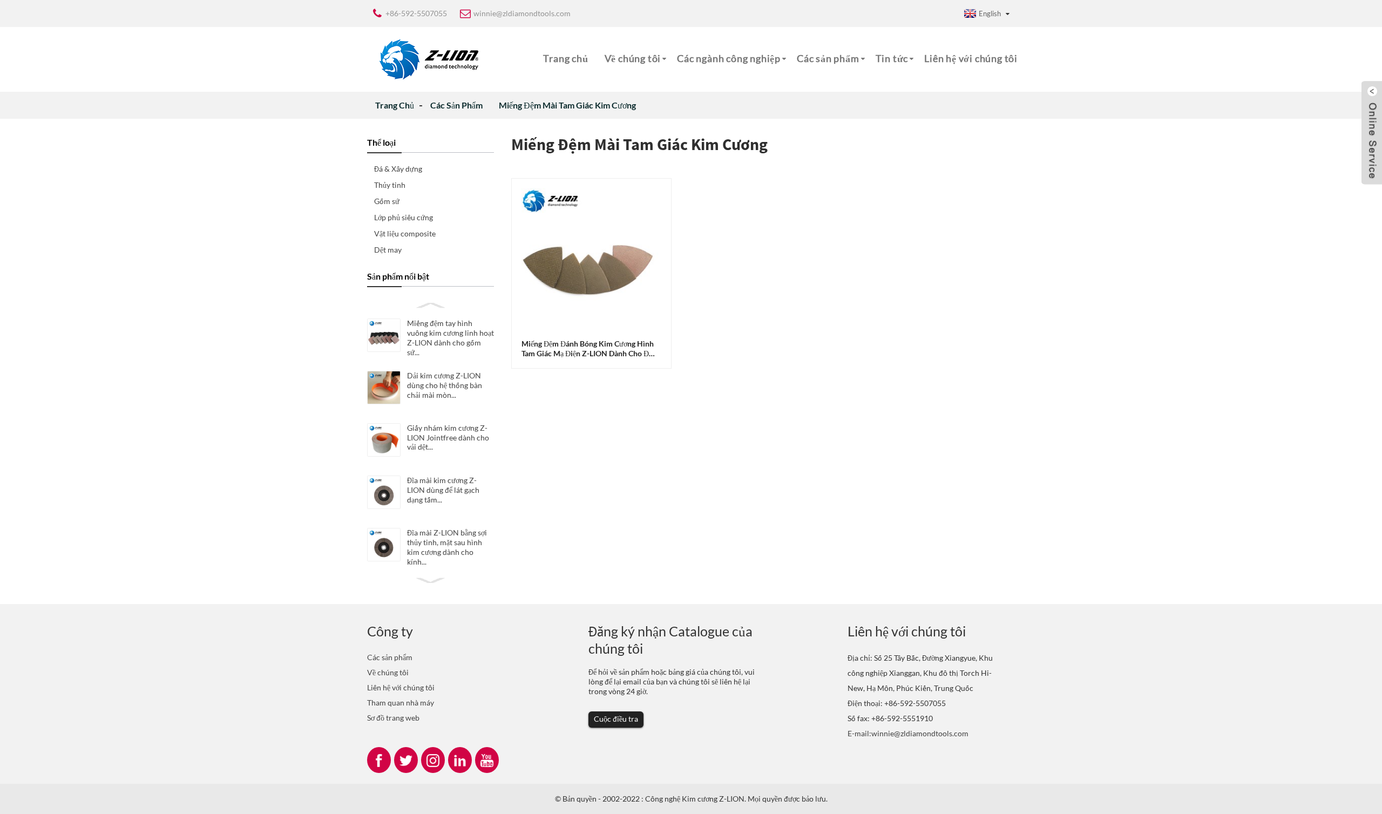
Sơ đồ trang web (393, 717)
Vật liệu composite (405, 233)
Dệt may (388, 249)
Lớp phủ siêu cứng (403, 217)
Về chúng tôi (633, 58)
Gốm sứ (386, 201)
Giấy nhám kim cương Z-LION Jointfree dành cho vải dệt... (448, 437)
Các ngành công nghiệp (729, 58)
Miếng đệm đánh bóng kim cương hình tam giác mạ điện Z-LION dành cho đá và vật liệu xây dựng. (587, 348)
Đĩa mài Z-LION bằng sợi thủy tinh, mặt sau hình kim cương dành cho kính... (447, 547)
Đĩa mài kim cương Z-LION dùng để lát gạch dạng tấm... (443, 490)
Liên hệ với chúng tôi (971, 58)
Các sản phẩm (828, 58)
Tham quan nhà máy (400, 702)
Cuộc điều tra (616, 718)
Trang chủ (565, 58)
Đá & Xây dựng (398, 168)
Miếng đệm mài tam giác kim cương (567, 105)
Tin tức (892, 58)
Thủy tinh (389, 184)
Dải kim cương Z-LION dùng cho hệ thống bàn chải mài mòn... (444, 385)
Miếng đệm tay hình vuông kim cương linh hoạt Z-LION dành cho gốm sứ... (450, 337)
